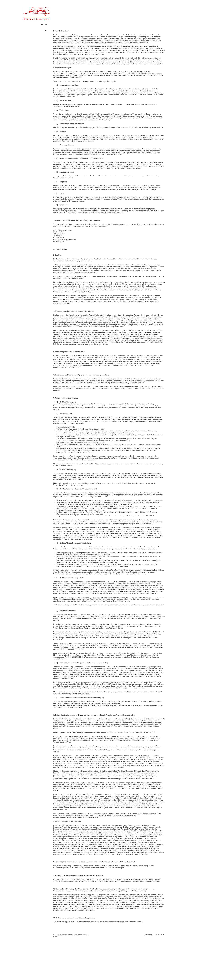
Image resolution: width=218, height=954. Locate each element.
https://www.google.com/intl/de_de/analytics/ (69, 817)
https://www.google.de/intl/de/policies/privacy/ (140, 813)
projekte (44, 25)
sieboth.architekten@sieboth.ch (64, 240)
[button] (137, 937)
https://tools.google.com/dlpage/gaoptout (101, 798)
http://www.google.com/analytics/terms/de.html (75, 815)
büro (45, 30)
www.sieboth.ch (59, 241)
